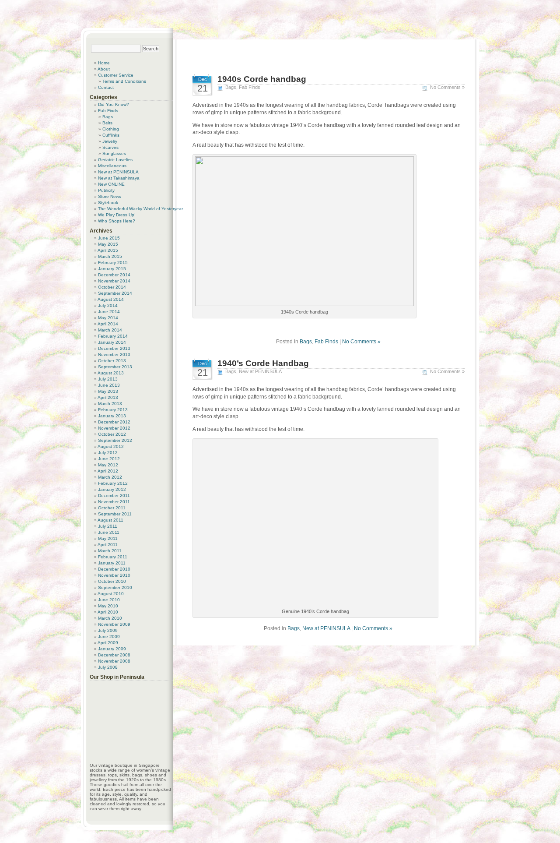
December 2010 (114, 569)
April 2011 (108, 544)
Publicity (106, 190)
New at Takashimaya (119, 178)
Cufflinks (110, 135)
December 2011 (114, 495)
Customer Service (115, 75)
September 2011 (115, 513)
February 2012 (113, 483)
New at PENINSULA (260, 371)
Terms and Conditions (124, 81)
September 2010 (115, 587)
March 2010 (110, 618)
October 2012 (112, 434)
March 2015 (110, 256)
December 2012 (114, 422)
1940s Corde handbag (261, 79)
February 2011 (112, 556)
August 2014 (111, 299)
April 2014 (108, 323)
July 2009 (108, 630)
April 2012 (108, 471)
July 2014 (108, 305)
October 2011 (112, 507)
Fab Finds (249, 87)
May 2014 (108, 317)
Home (104, 62)
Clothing (110, 129)
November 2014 (114, 281)
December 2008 (114, 655)
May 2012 (108, 464)
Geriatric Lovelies (115, 159)
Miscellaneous (112, 165)
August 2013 (111, 372)
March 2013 (110, 403)
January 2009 (112, 648)
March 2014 (110, 330)
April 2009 (108, 642)
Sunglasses (114, 153)
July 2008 (108, 667)
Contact (106, 87)
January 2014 (112, 342)
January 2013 (112, 415)
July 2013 (108, 379)
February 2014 (113, 336)
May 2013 (108, 391)
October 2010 (112, 581)
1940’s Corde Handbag (263, 363)
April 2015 (108, 250)
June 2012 (109, 458)
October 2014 (112, 287)
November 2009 (114, 624)
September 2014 (115, 293)
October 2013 (112, 360)
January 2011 (112, 563)
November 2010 (114, 575)
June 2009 (109, 636)
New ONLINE (111, 184)
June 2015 (109, 238)
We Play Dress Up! (117, 214)
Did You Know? (113, 104)
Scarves (110, 147)
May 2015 (108, 244)
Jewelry (109, 141)
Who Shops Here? (116, 221)
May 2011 (108, 538)
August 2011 (110, 520)
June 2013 (109, 385)
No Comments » (447, 87)
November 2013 (114, 354)
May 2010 (108, 605)
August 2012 (111, 446)
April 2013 (108, 397)
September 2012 (115, 440)
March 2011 (110, 550)
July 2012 (108, 452)
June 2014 (109, 311)
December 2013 (114, 348)
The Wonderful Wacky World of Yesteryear (140, 208)
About (104, 69)
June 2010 (109, 599)
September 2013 (115, 366)
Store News (109, 196)
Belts (107, 122)
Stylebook (108, 202)
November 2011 (114, 501)
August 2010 (111, 593)
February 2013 (113, 409)
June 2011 (108, 532)
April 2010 (108, 612)
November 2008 (114, 661)
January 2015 (112, 268)
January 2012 (112, 489)
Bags (230, 87)
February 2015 (113, 262)
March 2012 (110, 477)
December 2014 (114, 274)
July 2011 (107, 526)
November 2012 (114, 428)
